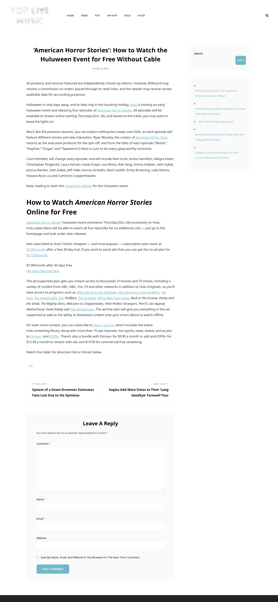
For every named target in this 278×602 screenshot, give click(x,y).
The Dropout (87, 298)
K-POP (141, 15)
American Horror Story (152, 137)
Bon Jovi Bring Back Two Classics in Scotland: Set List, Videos (216, 93)
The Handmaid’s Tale (49, 298)
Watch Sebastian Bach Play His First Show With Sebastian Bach (220, 111)
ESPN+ (54, 336)
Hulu (133, 104)
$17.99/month (36, 255)
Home (70, 15)
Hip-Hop (112, 15)
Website (41, 538)
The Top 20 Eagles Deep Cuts (216, 121)
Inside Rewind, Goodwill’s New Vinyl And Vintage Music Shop (219, 137)
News (84, 15)
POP (97, 15)
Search (198, 53)
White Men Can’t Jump (113, 298)
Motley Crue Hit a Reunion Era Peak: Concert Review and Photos (217, 155)
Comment (44, 443)
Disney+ (36, 336)
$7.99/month (35, 249)
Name (41, 499)
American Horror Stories (114, 110)
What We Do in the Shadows (96, 292)
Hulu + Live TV (103, 325)
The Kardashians (82, 309)
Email (41, 518)
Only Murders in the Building (138, 292)
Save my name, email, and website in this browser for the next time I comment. (90, 557)
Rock (127, 15)
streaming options (78, 186)
